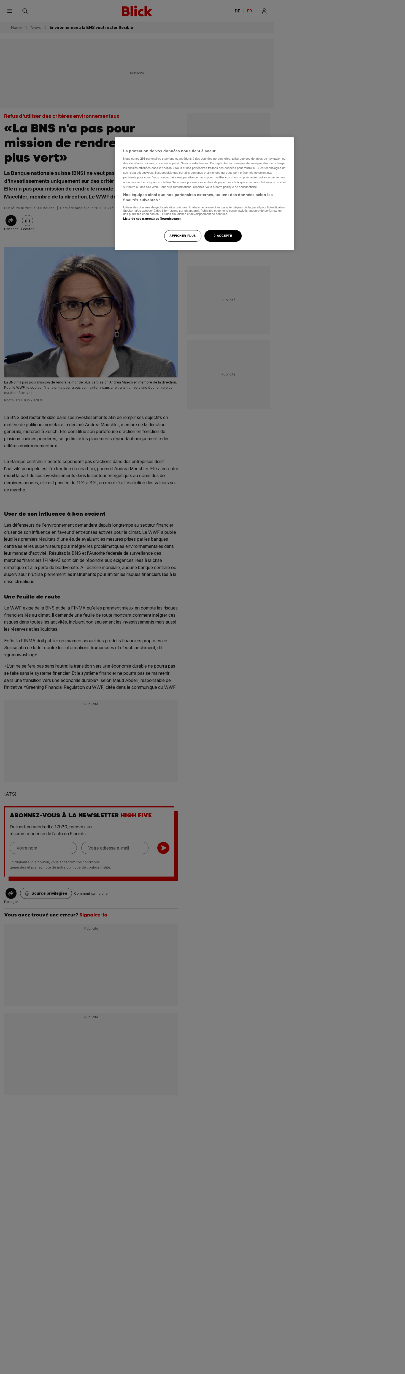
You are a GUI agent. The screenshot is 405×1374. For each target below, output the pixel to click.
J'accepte (223, 236)
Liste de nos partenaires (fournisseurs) (152, 218)
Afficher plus (182, 236)
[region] (204, 194)
